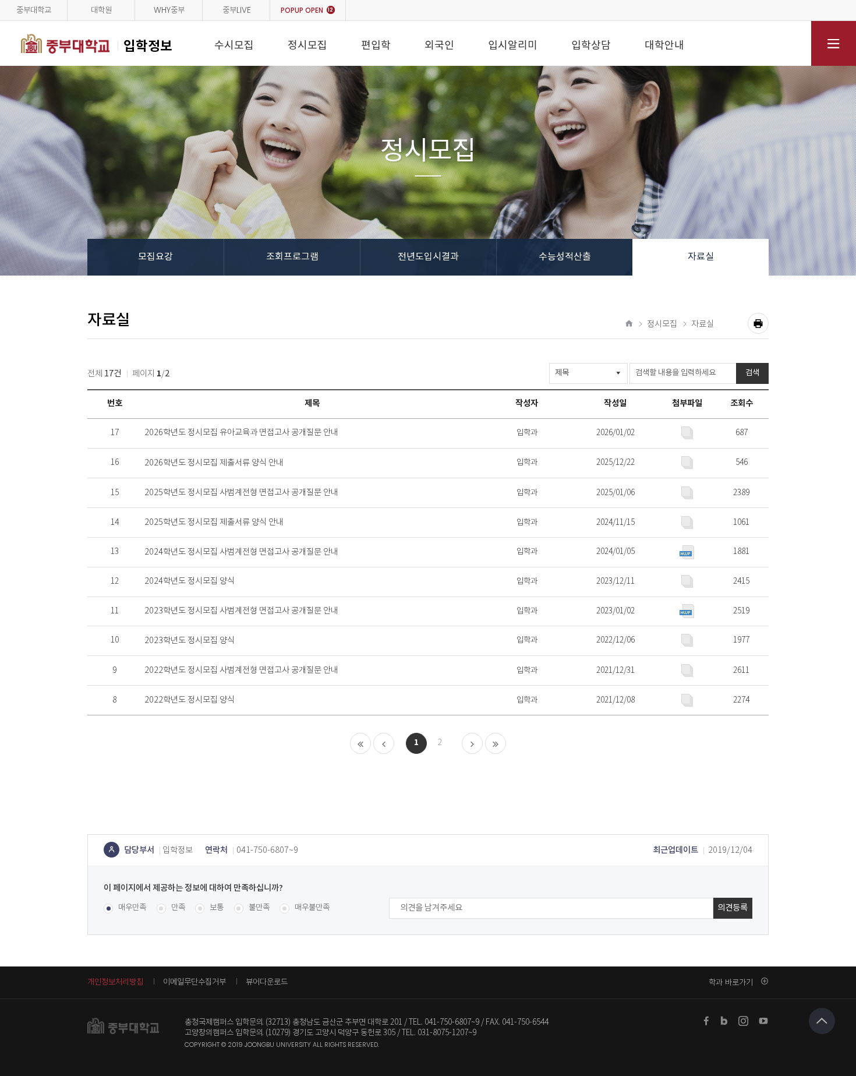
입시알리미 (512, 45)
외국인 (439, 45)
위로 (822, 1021)
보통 (217, 908)
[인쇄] (758, 323)
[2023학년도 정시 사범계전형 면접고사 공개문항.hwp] (687, 611)
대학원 (101, 10)
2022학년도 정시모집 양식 (189, 700)
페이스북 (706, 1020)
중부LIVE (236, 10)
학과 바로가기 (731, 982)
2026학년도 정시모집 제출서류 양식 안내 (214, 463)
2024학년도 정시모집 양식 (189, 581)
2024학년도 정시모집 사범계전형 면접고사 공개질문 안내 (241, 552)
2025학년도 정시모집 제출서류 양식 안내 (214, 522)
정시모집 (307, 45)
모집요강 (155, 257)
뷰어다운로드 (267, 981)
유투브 (763, 1020)
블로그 (725, 1020)
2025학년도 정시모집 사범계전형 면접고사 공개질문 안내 (241, 493)
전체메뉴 (833, 43)
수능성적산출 (565, 257)
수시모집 (234, 45)
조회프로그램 (292, 257)
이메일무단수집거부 (194, 981)
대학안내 (664, 45)
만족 (178, 908)
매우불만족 (312, 908)
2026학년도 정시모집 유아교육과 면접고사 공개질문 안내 (241, 433)
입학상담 (591, 45)
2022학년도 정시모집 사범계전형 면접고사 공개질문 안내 (241, 670)
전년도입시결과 (428, 257)
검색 (752, 373)
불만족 (259, 908)
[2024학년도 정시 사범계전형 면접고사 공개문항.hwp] (687, 552)
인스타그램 (743, 1020)
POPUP (307, 10)
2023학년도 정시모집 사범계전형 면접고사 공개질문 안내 (241, 611)
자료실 (701, 257)
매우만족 (132, 908)
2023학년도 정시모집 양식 (189, 640)
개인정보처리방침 (115, 981)
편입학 (376, 45)
